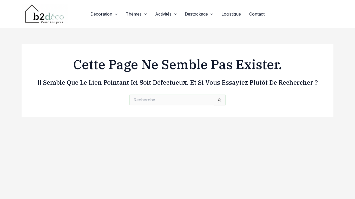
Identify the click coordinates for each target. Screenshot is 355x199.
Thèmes (134, 14)
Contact (257, 14)
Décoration (101, 14)
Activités (163, 14)
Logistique (231, 14)
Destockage (196, 14)
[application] (114, 14)
